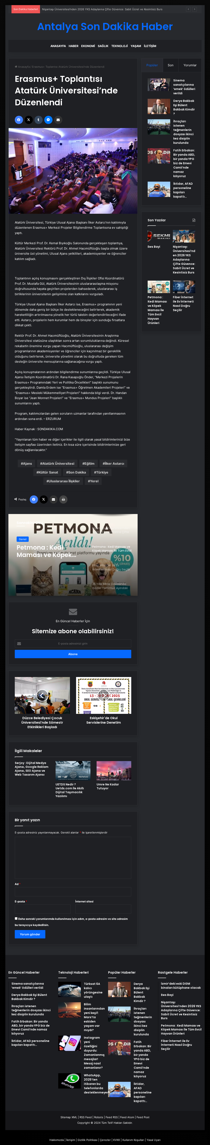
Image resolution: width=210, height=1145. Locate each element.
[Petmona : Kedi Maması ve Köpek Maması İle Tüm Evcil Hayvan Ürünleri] (159, 287)
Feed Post (143, 1117)
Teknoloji (119, 46)
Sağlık (103, 46)
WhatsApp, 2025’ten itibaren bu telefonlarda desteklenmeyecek (98, 1083)
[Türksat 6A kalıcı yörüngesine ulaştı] (69, 989)
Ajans (27, 463)
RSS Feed (86, 1117)
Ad (18, 884)
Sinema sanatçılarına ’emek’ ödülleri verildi (184, 86)
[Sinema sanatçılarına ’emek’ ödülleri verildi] (159, 84)
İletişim (150, 46)
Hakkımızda (56, 1140)
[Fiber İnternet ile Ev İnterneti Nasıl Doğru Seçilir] (184, 287)
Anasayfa (58, 46)
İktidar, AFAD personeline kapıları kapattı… (183, 190)
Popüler (152, 65)
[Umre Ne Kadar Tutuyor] (114, 771)
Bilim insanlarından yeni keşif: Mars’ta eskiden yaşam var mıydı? (94, 1017)
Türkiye (102, 472)
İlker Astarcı (114, 463)
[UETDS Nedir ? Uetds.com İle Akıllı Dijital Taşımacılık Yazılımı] (73, 771)
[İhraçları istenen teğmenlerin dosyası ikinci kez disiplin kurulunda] (159, 127)
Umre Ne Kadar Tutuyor (108, 786)
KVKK (116, 1140)
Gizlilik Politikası (87, 1140)
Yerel (94, 481)
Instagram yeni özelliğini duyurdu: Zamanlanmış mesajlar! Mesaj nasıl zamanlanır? (94, 1053)
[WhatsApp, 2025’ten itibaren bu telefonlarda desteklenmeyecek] (69, 1081)
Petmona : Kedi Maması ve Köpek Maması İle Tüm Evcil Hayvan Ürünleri (87, 9)
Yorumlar (190, 65)
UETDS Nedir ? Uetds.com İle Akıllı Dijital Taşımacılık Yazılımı (70, 790)
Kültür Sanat (48, 472)
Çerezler (105, 1140)
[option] (73, 555)
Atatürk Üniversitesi (58, 463)
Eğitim (89, 463)
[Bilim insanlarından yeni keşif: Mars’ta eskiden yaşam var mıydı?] (69, 1010)
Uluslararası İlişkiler (64, 481)
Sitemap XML (68, 1117)
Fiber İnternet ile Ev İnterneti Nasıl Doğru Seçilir (183, 303)
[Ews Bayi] (159, 236)
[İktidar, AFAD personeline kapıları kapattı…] (159, 189)
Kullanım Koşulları (133, 1140)
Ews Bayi (154, 247)
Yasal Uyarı (154, 1140)
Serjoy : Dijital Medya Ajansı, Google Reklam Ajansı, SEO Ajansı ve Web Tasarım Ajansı (31, 769)
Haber (73, 46)
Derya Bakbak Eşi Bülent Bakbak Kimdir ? (184, 107)
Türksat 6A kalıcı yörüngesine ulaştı (93, 990)
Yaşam (136, 46)
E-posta (21, 901)
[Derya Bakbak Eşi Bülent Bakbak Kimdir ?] (159, 106)
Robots (98, 1117)
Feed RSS (112, 1117)
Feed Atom (127, 1117)
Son (170, 65)
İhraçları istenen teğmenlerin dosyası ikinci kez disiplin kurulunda (183, 132)
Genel (22, 539)
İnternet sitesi (84, 901)
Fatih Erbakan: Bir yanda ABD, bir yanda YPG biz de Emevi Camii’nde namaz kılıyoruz (184, 163)
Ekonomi (88, 46)
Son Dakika (77, 472)
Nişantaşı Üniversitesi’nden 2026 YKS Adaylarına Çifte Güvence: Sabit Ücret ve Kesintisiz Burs (184, 259)
